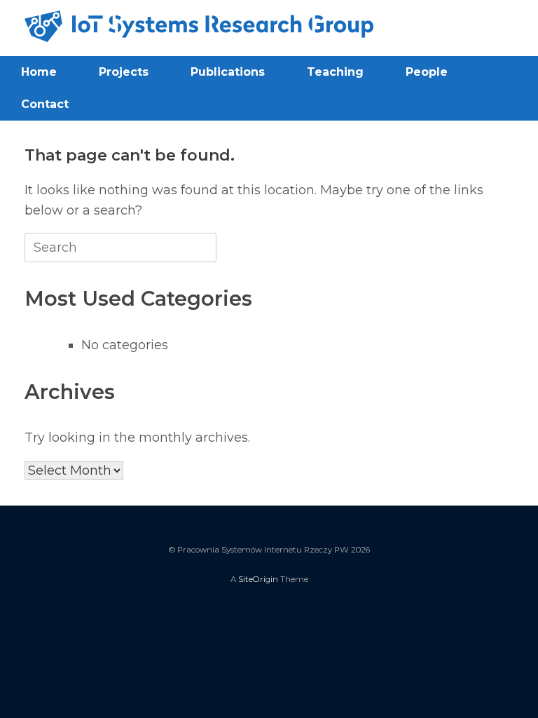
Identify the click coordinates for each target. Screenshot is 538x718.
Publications (228, 72)
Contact (45, 104)
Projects (124, 72)
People (427, 72)
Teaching (335, 72)
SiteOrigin (258, 579)
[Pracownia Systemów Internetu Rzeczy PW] (199, 26)
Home (39, 72)
